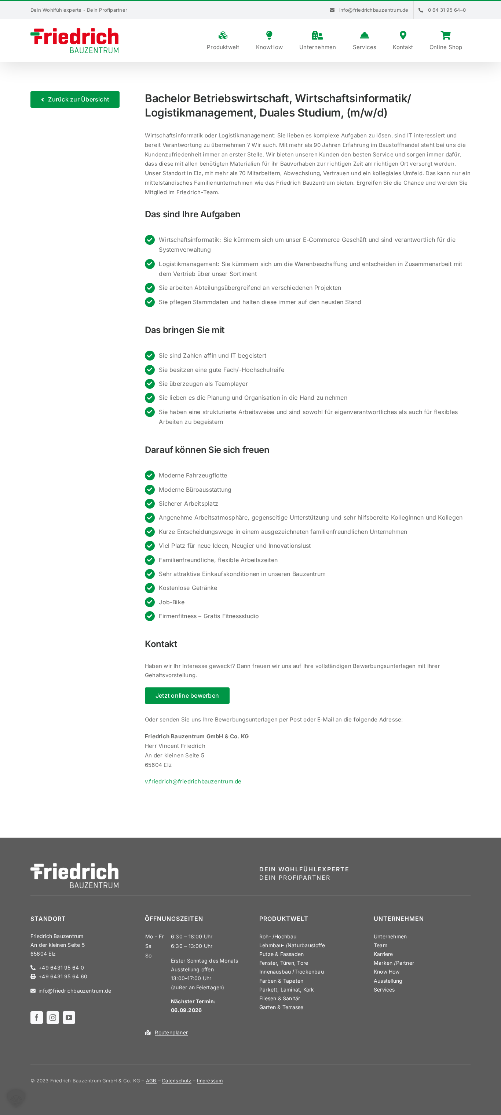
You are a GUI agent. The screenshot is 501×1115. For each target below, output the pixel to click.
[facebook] (36, 1017)
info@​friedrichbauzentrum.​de (75, 990)
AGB (151, 1080)
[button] (16, 1099)
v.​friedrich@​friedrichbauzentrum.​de (193, 781)
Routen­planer (171, 1032)
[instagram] (53, 1017)
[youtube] (69, 1017)
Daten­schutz (176, 1080)
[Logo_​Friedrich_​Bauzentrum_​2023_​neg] (74, 866)
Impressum (210, 1080)
